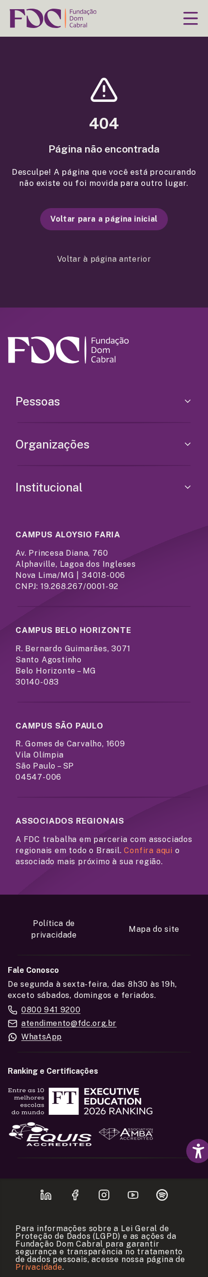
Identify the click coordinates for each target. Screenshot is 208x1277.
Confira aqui (148, 850)
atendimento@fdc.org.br (69, 1023)
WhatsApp (41, 1036)
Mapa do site (154, 929)
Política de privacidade (53, 929)
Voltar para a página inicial (104, 219)
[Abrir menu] (190, 18)
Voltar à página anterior (104, 259)
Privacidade (38, 1267)
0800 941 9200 (50, 1009)
